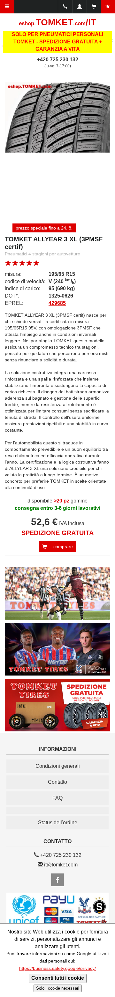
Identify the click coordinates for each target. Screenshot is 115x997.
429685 (57, 303)
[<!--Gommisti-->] (57, 810)
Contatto (57, 782)
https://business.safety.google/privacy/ (57, 968)
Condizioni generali (57, 766)
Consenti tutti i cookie (57, 978)
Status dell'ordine (57, 822)
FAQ (57, 798)
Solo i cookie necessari (57, 988)
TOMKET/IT (57, 22)
